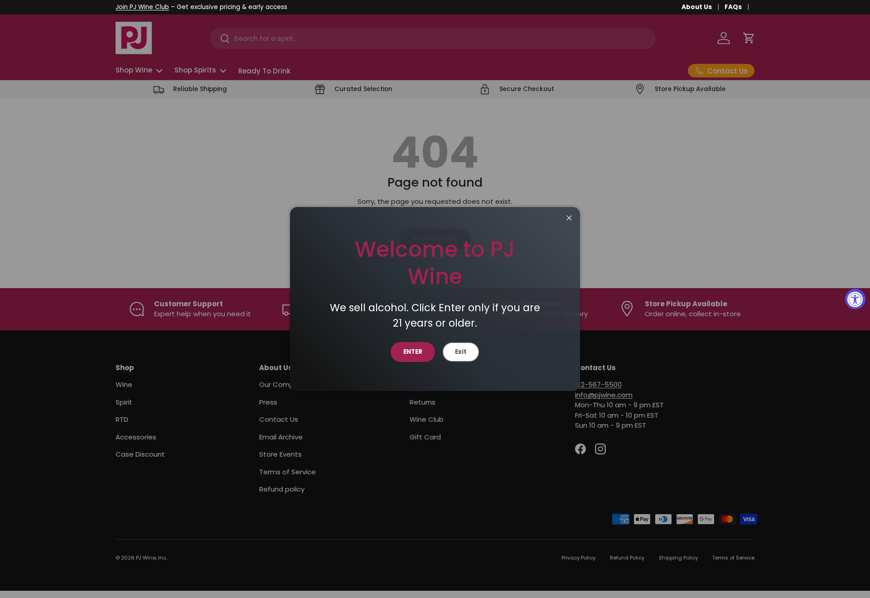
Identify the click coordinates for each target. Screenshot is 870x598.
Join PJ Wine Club (142, 7)
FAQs (733, 7)
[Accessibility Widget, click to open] (855, 299)
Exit (461, 351)
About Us (697, 7)
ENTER (412, 351)
